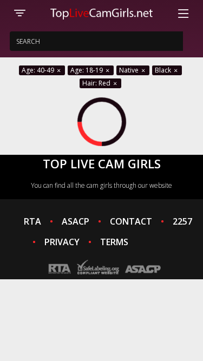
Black (164, 70)
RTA (32, 221)
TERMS (114, 242)
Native (129, 70)
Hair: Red (97, 83)
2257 (182, 221)
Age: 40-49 (39, 70)
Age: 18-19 (87, 70)
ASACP (75, 221)
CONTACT (131, 221)
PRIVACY (62, 242)
